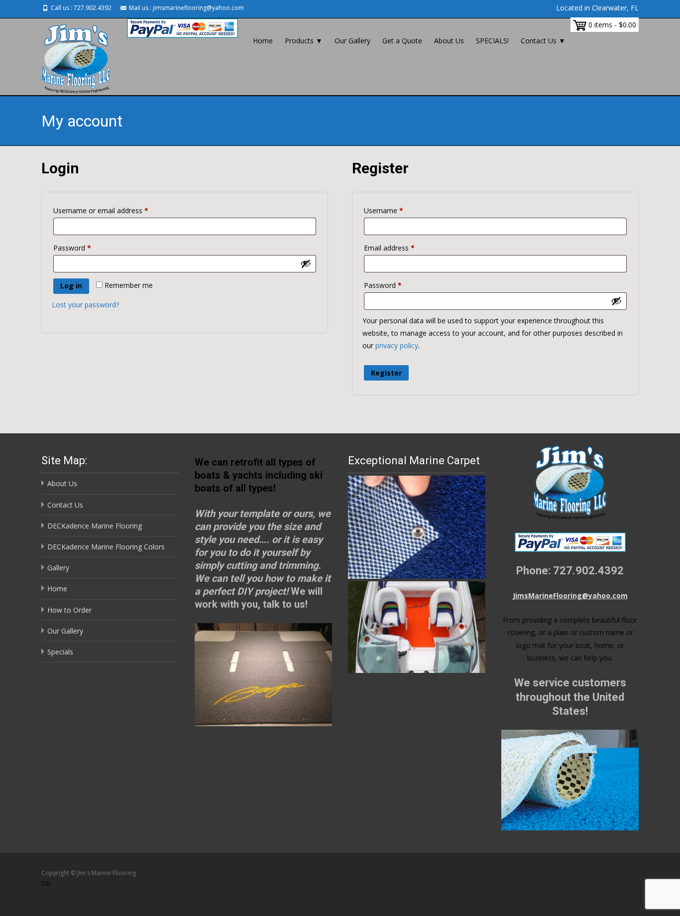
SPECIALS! (492, 40)
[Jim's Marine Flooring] (68, 56)
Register (386, 373)
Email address (403, 248)
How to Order (69, 610)
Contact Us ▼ (543, 40)
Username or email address (114, 210)
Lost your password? (85, 304)
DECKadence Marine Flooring (94, 525)
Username (397, 210)
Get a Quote (402, 40)
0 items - (611, 24)
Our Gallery (352, 40)
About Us (449, 40)
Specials (60, 651)
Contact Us (65, 505)
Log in (71, 285)
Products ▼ (304, 40)
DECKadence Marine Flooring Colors (106, 546)
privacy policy (396, 345)
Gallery (58, 567)
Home (263, 40)
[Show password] (305, 263)
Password (86, 248)
